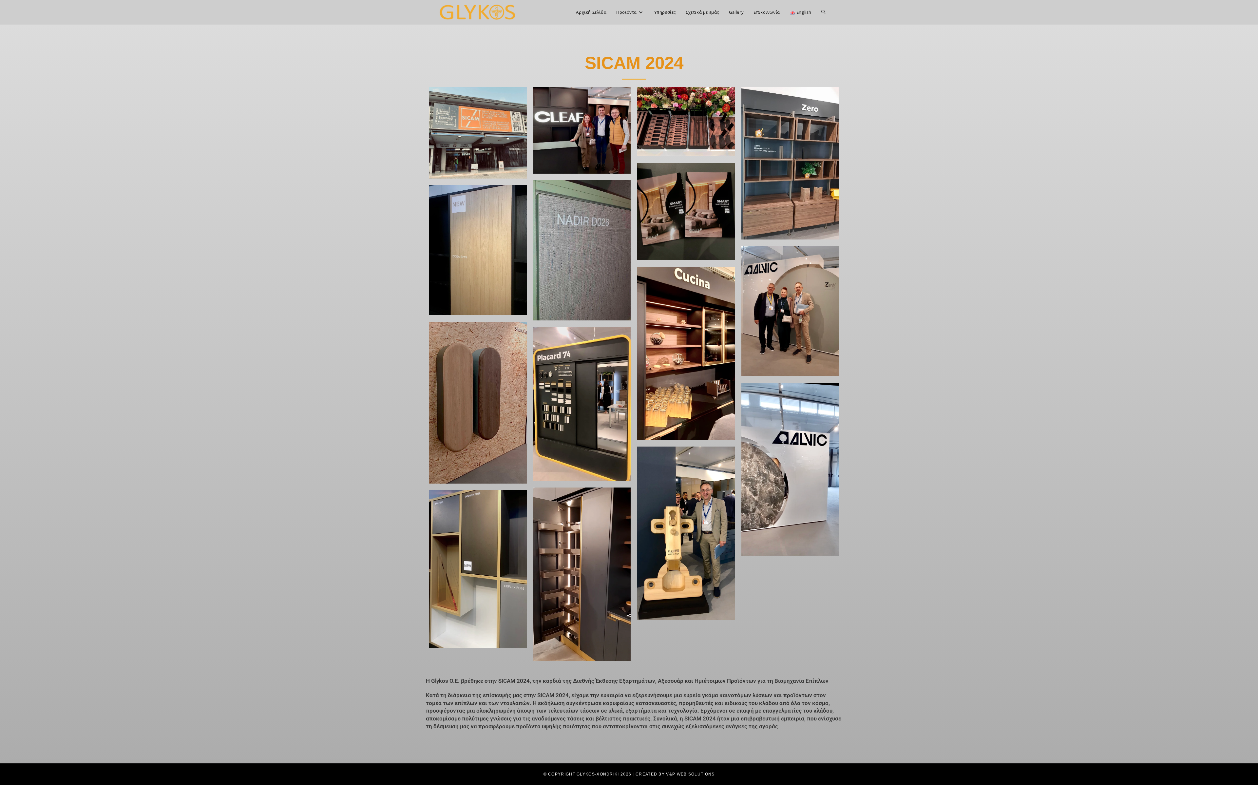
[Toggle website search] (823, 12)
